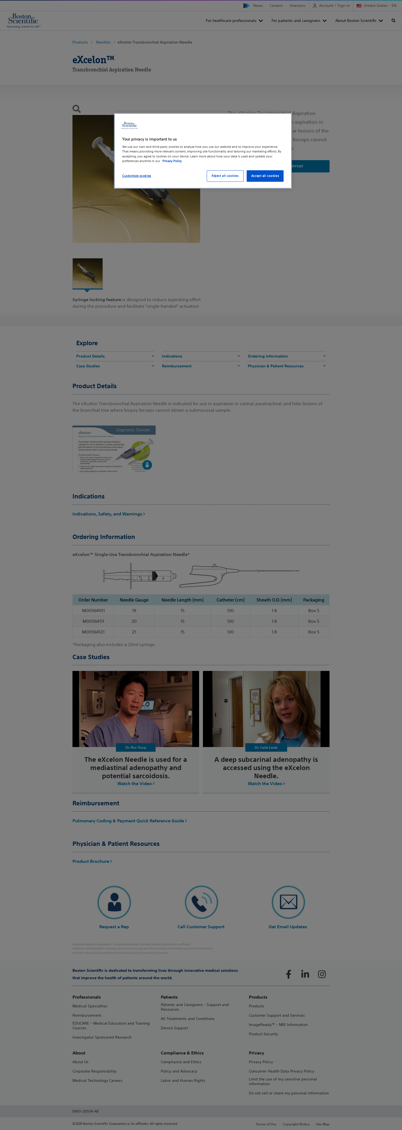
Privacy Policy (172, 161)
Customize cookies (136, 176)
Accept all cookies (265, 176)
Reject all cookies (225, 176)
